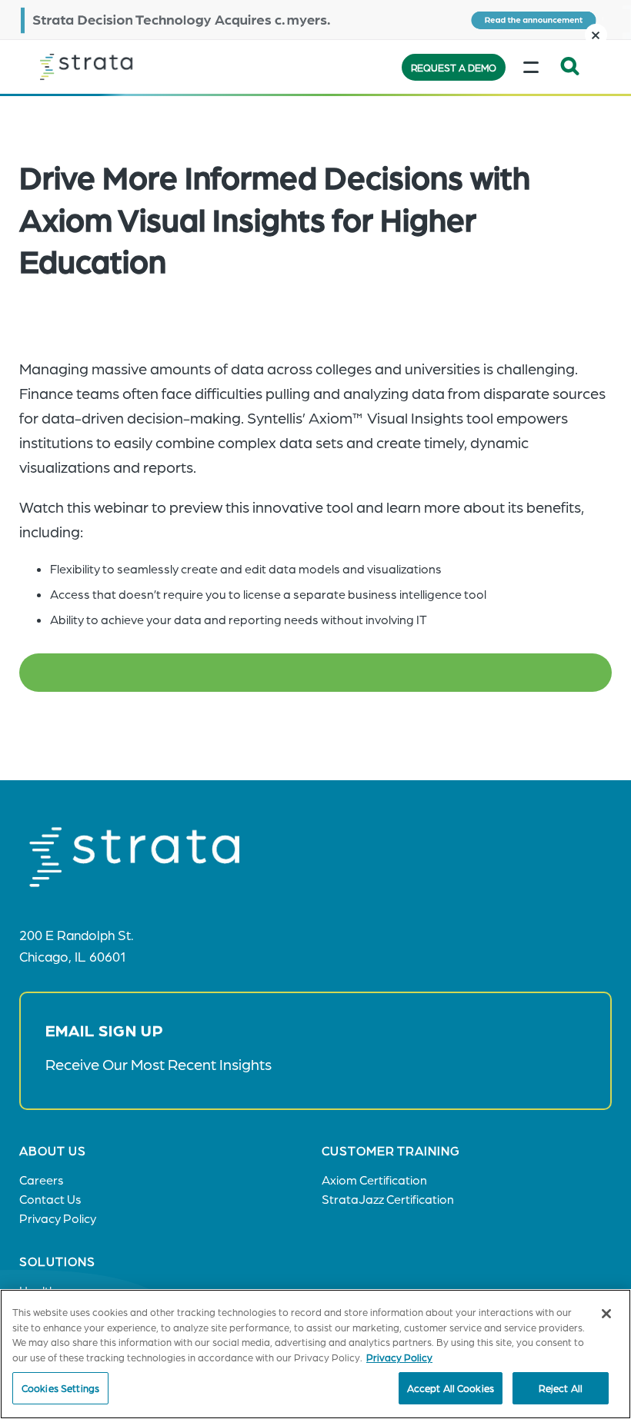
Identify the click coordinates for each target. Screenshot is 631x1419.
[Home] (117, 67)
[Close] (606, 1314)
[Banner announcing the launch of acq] (315, 19)
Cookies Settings (60, 1388)
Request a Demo (453, 67)
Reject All (561, 1388)
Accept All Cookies (450, 1388)
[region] (315, 1354)
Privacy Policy (399, 1357)
